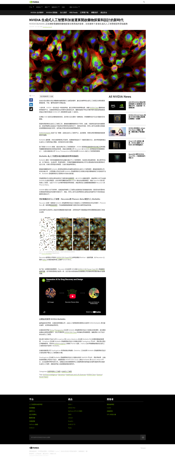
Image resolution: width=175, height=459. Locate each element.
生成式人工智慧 (67, 371)
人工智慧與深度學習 (35, 404)
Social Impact (43, 377)
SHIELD (31, 428)
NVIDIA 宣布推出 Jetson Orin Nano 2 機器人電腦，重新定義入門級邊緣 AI (137, 130)
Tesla (70, 428)
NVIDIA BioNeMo (45, 133)
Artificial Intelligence (50, 374)
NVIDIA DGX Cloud (70, 332)
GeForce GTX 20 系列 (75, 411)
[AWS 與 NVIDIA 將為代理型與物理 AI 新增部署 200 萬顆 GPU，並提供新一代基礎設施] (117, 105)
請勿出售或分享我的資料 (69, 451)
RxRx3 (44, 259)
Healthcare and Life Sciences (76, 374)
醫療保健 (32, 418)
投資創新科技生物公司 (93, 147)
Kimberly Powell (47, 26)
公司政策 (38, 454)
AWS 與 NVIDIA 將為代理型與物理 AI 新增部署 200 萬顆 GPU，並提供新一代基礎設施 (137, 104)
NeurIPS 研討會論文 (47, 253)
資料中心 (32, 411)
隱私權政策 (33, 451)
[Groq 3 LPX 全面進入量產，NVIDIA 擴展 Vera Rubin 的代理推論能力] (117, 144)
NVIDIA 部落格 (51, 12)
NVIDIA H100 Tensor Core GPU (88, 269)
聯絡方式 (53, 454)
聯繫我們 (94, 12)
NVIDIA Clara (94, 107)
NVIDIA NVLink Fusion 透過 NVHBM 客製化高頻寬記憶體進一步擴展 (137, 117)
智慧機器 (32, 408)
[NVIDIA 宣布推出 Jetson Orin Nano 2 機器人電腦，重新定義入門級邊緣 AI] (117, 131)
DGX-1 (70, 404)
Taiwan (143, 448)
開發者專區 (110, 404)
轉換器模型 (53, 205)
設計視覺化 (33, 414)
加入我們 (63, 12)
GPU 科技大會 (111, 414)
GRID (69, 414)
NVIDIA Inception (60, 343)
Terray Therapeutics (56, 330)
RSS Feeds (73, 12)
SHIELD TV (71, 424)
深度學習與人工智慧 (53, 371)
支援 (63, 7)
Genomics (61, 374)
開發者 (38, 7)
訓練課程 (110, 411)
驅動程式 (55, 7)
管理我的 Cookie (53, 451)
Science (99, 374)
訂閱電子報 (84, 12)
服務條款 (81, 451)
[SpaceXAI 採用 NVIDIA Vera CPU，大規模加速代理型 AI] (117, 157)
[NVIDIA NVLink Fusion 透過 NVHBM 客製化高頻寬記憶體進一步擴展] (117, 118)
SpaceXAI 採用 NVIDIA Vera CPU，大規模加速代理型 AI (137, 156)
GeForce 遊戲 (33, 424)
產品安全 (104, 12)
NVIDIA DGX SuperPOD (64, 257)
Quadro (70, 421)
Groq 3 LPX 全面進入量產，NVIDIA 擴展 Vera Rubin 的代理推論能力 (136, 143)
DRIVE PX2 (71, 408)
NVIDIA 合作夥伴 (37, 12)
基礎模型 (71, 178)
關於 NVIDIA (74, 7)
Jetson (70, 418)
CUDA (109, 408)
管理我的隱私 (42, 451)
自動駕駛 (32, 421)
